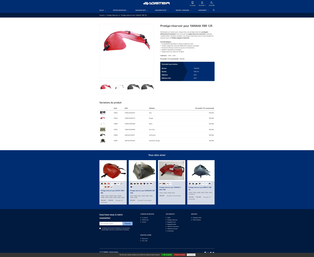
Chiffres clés (145, 220)
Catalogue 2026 (197, 217)
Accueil (101, 15)
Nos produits (170, 214)
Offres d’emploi (197, 220)
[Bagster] (157, 4)
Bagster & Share (145, 235)
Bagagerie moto (140, 10)
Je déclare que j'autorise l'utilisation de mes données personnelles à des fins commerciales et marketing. (116, 228)
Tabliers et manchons (173, 226)
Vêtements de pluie (172, 228)
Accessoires (202, 10)
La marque (145, 217)
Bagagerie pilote (160, 10)
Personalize (191, 254)
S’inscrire (127, 223)
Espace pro (145, 238)
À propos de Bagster (147, 214)
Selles (101, 10)
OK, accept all (167, 254)
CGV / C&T (145, 240)
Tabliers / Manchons (182, 10)
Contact (144, 222)
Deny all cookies (180, 254)
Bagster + (194, 214)
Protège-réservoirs (119, 10)
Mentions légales (113, 252)
